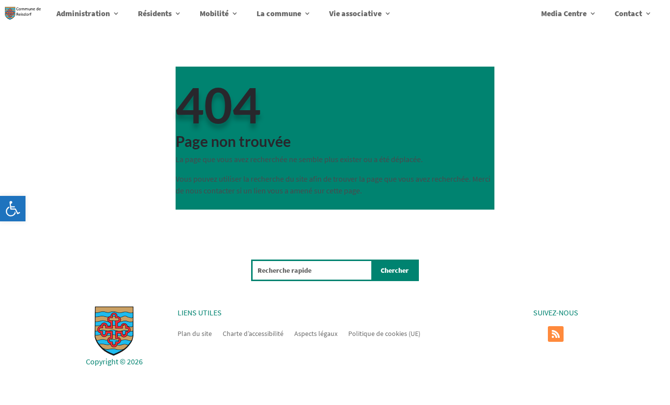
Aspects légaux (315, 333)
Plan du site (195, 333)
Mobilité (214, 13)
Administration (83, 13)
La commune (279, 13)
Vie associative (355, 13)
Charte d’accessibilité (253, 333)
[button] (13, 208)
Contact (628, 13)
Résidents (155, 13)
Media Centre (564, 13)
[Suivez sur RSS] (556, 334)
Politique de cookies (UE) (384, 333)
